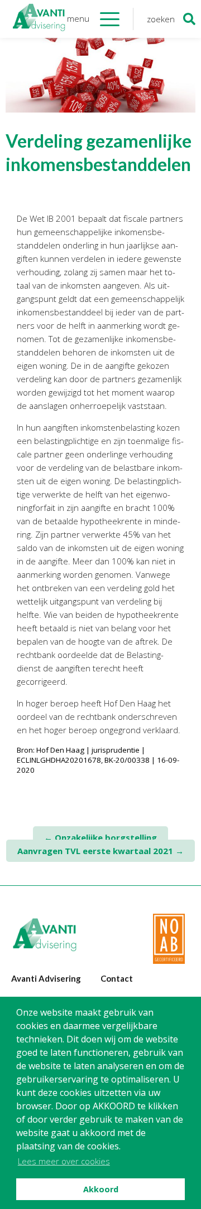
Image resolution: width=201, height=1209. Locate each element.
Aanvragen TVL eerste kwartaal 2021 (100, 850)
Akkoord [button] (100, 1189)
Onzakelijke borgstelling (100, 837)
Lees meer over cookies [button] (64, 1161)
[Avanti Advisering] (39, 19)
